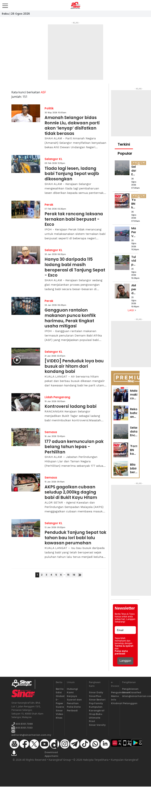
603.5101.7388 (24, 724)
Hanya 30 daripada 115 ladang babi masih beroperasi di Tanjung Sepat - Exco (75, 267)
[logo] (23, 684)
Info (113, 699)
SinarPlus (95, 696)
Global (59, 696)
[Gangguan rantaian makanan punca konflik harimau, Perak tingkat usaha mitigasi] (25, 306)
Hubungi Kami (72, 690)
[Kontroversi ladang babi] (25, 402)
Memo (114, 696)
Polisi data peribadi (121, 652)
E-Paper (59, 701)
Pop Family (96, 703)
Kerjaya (72, 696)
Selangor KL (53, 159)
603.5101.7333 (24, 727)
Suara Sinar (59, 708)
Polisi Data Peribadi (74, 708)
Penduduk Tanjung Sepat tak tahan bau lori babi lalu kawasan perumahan (75, 538)
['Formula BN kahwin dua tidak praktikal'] (122, 200)
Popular (125, 153)
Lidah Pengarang (57, 397)
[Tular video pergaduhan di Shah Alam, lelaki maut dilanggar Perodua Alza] (122, 262)
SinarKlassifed (131, 692)
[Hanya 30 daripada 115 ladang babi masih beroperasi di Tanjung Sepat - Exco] (25, 255)
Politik (49, 108)
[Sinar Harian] (75, 5)
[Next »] (80, 574)
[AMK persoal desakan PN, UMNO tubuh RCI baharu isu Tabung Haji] (122, 291)
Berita (59, 689)
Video (59, 714)
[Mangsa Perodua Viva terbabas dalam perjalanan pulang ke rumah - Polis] (122, 234)
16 (74, 574)
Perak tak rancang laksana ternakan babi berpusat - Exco (74, 219)
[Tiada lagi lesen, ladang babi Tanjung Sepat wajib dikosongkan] (25, 164)
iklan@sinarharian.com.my (131, 696)
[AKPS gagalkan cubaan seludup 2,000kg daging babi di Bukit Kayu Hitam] (25, 482)
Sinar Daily (96, 692)
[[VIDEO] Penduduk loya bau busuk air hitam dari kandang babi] (25, 357)
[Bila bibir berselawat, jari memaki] (120, 468)
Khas (59, 717)
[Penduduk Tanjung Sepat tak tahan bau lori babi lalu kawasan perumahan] (25, 528)
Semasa (51, 432)
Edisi (59, 692)
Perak (49, 205)
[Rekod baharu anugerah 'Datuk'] (120, 413)
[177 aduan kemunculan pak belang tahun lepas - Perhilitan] (25, 437)
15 (68, 574)
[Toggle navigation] (5, 4)
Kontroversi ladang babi (70, 406)
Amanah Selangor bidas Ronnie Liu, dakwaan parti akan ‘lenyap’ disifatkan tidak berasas (72, 125)
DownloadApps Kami (51, 754)
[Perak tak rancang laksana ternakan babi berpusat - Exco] (25, 210)
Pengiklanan (130, 689)
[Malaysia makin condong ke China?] (120, 394)
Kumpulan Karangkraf (96, 708)
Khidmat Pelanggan (114, 703)
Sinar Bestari (97, 699)
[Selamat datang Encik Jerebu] (122, 167)
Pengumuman (114, 692)
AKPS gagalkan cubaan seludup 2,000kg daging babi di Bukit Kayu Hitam (71, 492)
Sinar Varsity (97, 725)
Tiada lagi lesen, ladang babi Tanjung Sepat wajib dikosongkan (72, 174)
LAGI (131, 310)
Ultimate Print (94, 719)
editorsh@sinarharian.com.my (31, 735)
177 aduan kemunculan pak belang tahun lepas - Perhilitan (74, 447)
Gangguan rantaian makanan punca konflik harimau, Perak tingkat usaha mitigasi (70, 318)
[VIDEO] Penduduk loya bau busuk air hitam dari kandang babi (74, 366)
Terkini (124, 144)
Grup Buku (95, 714)
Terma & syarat (124, 646)
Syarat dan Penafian (74, 701)
